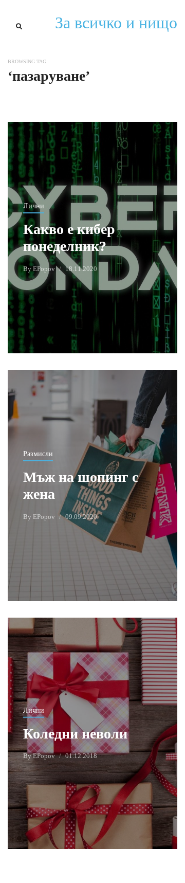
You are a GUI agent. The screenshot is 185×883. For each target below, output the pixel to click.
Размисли (38, 454)
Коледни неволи (75, 733)
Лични (33, 206)
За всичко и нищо (116, 22)
